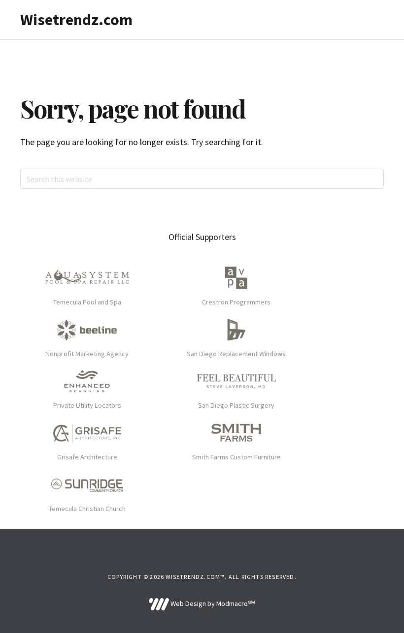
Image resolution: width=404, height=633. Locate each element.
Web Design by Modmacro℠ (212, 603)
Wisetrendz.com (76, 20)
